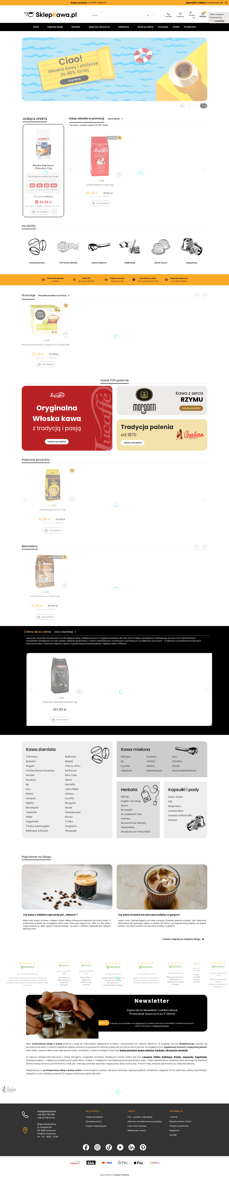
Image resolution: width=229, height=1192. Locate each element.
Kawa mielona (135, 749)
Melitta (30, 803)
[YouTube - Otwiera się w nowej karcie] (120, 1147)
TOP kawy (31, 756)
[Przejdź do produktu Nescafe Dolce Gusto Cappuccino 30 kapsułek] (45, 320)
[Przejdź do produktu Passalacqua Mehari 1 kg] (52, 485)
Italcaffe (70, 784)
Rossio (69, 816)
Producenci (190, 27)
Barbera (31, 761)
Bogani (30, 766)
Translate (219, 20)
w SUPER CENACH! (28, 2)
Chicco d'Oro (72, 766)
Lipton (124, 805)
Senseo (172, 820)
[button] (153, 15)
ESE (170, 801)
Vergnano (71, 826)
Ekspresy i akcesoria (99, 27)
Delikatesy (123, 27)
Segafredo (32, 821)
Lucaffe (69, 798)
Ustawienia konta (94, 1121)
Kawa (36, 27)
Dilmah (125, 796)
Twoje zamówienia (94, 1117)
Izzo (28, 789)
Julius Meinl (71, 789)
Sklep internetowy (114, 1175)
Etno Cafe (71, 775)
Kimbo (29, 793)
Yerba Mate (127, 827)
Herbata (76, 27)
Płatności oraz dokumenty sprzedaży (145, 1121)
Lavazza (30, 798)
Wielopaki (70, 830)
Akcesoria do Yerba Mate (136, 831)
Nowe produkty (145, 27)
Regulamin (140, 1023)
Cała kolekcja (113, 118)
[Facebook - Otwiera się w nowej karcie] (86, 1147)
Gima (68, 779)
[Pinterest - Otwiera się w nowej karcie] (143, 1147)
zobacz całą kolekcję (63, 632)
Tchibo (69, 821)
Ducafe (30, 775)
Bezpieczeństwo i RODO (180, 1121)
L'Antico (69, 793)
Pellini (29, 816)
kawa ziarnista (128, 1050)
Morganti (70, 803)
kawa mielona (146, 1050)
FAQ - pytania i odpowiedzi (140, 1117)
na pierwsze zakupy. (146, 2)
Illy (27, 784)
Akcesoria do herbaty (133, 823)
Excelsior (31, 779)
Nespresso (174, 806)
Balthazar (70, 756)
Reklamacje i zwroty (137, 1130)
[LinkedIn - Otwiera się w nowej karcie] (131, 1147)
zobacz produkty (57, 441)
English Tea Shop (131, 801)
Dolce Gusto (175, 797)
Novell (68, 807)
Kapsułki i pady (55, 27)
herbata (160, 1050)
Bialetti (69, 761)
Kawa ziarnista (41, 749)
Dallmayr (167, 1057)
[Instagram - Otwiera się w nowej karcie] (97, 1147)
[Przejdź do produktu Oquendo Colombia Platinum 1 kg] (60, 675)
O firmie (173, 1117)
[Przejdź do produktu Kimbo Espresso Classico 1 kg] (43, 144)
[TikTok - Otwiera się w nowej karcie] (108, 1147)
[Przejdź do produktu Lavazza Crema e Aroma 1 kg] (45, 572)
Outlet (176, 27)
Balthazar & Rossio (37, 830)
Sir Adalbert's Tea (131, 814)
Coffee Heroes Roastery (40, 770)
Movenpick (32, 807)
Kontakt (173, 1135)
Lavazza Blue (175, 810)
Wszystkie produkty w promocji (52, 295)
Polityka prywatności (179, 1126)
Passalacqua (72, 812)
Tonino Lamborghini (37, 826)
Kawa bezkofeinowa (184, 770)
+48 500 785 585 (46, 1114)
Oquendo (31, 812)
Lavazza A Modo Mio (180, 815)
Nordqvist (126, 809)
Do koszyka (41, 211)
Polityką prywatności (161, 1026)
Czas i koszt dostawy (137, 1126)
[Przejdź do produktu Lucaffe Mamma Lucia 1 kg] (100, 156)
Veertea (125, 818)
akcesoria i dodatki (177, 1050)
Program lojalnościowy (96, 1126)
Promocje (163, 27)
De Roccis (71, 770)
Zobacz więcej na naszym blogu (182, 939)
